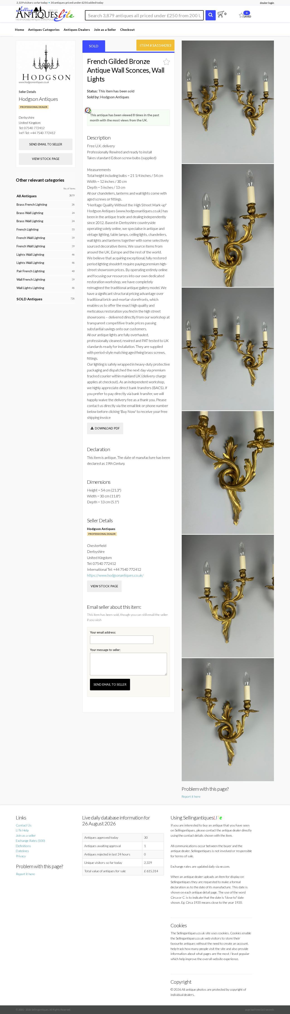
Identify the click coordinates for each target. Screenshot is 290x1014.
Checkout (127, 29)
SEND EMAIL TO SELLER (110, 684)
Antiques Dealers (77, 29)
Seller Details (27, 92)
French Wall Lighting (31, 238)
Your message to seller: (105, 650)
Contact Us (23, 825)
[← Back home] (44, 13)
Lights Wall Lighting (30, 254)
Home (19, 29)
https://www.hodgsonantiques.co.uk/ (115, 575)
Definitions (23, 846)
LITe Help (22, 830)
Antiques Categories (44, 29)
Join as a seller (26, 835)
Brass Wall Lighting (30, 213)
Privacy (21, 856)
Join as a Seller (105, 29)
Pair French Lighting (31, 271)
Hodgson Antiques (101, 529)
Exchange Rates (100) (30, 841)
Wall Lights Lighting (30, 288)
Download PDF (107, 428)
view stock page (104, 586)
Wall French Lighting (31, 279)
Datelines (22, 851)
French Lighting (28, 229)
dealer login (267, 3)
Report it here (191, 796)
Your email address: (103, 632)
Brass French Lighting (32, 204)
